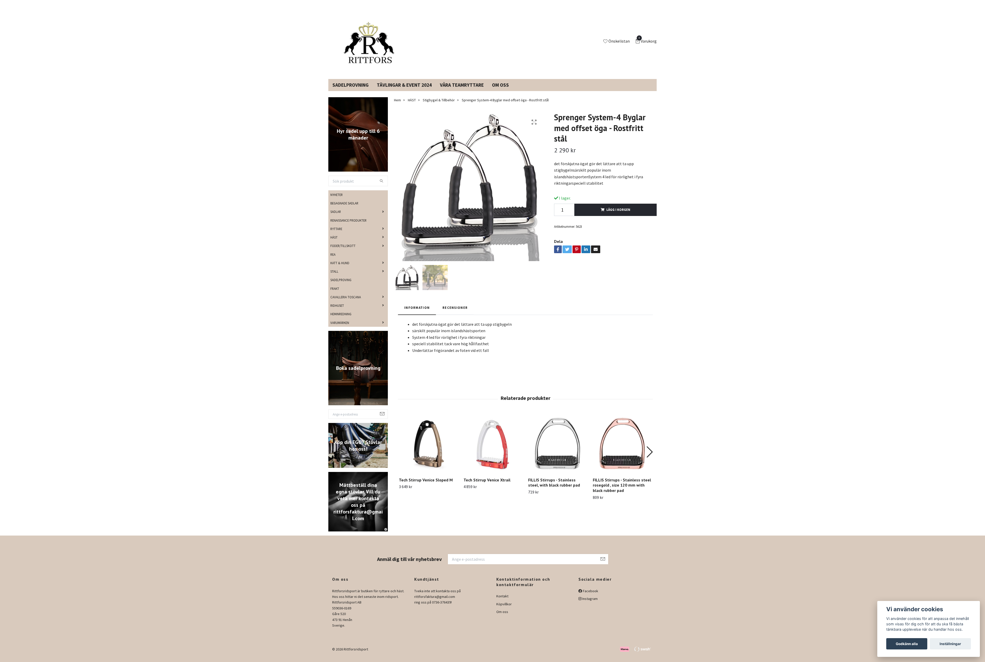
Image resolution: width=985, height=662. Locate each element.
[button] (649, 458)
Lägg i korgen (618, 216)
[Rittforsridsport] (370, 44)
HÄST (334, 243)
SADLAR (335, 218)
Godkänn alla (907, 644)
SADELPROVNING (350, 91)
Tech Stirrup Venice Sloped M (426, 486)
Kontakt (502, 602)
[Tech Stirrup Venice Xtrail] (493, 450)
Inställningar (950, 644)
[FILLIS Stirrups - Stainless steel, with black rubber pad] (557, 450)
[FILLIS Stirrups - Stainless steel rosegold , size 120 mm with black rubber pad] (622, 450)
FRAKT (334, 294)
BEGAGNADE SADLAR (344, 209)
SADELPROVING (340, 286)
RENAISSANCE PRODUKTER (348, 226)
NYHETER (336, 201)
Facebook (590, 597)
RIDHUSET (337, 312)
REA (333, 260)
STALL (334, 277)
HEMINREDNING (340, 320)
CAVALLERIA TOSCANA (345, 303)
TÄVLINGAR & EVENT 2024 (404, 91)
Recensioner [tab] (455, 314)
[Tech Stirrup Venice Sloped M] (428, 450)
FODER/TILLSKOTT (343, 252)
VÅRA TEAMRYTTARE (462, 91)
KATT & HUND (339, 269)
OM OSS (500, 91)
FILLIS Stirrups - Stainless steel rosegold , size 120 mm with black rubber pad (622, 491)
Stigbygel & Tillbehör (439, 106)
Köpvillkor (504, 610)
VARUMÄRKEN (339, 329)
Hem (397, 106)
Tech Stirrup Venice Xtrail (487, 486)
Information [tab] (417, 314)
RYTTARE (336, 235)
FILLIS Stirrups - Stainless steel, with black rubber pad (554, 488)
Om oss (502, 618)
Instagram (590, 604)
